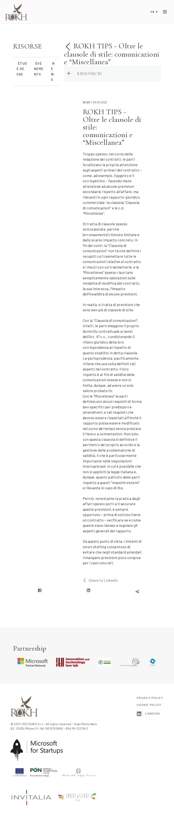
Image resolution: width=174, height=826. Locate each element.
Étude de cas (22, 68)
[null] (69, 45)
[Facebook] (39, 591)
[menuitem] (150, 697)
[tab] (36, 46)
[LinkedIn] (88, 591)
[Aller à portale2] (16, 11)
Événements (38, 68)
